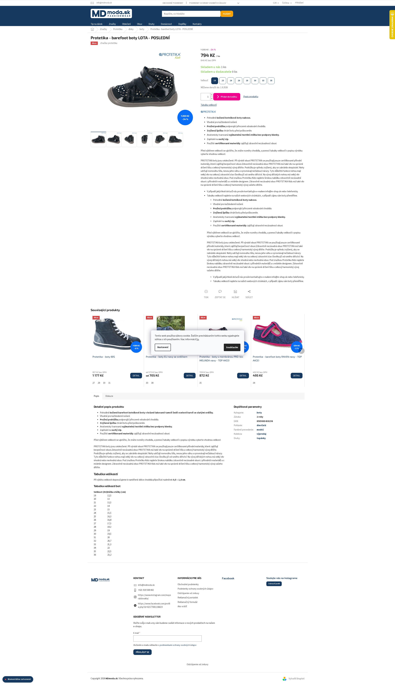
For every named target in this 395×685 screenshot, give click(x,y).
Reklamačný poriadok (188, 597)
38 (152, 383)
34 (254, 383)
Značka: (108, 43)
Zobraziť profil (274, 583)
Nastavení (162, 347)
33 (263, 80)
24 (231, 80)
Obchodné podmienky (173, 3)
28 (247, 80)
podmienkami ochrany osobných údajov (178, 645)
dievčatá (261, 425)
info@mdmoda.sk (146, 585)
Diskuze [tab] (109, 396)
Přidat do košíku (229, 96)
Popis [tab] (96, 396)
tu (197, 339)
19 (215, 80)
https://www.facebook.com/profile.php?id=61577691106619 (154, 605)
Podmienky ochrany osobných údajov (207, 3)
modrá (260, 429)
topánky (261, 438)
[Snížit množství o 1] (211, 98)
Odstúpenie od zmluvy (188, 593)
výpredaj (261, 434)
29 (99, 383)
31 (109, 383)
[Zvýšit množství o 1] (211, 95)
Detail (136, 375)
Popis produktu (250, 96)
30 (255, 80)
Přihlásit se (142, 652)
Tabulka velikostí (209, 105)
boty (259, 412)
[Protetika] (208, 111)
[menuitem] (97, 24)
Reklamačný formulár (188, 602)
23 (223, 80)
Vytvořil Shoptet (297, 678)
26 (239, 80)
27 (94, 383)
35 (271, 80)
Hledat (227, 13)
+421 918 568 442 (146, 590)
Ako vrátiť (182, 606)
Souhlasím (232, 347)
